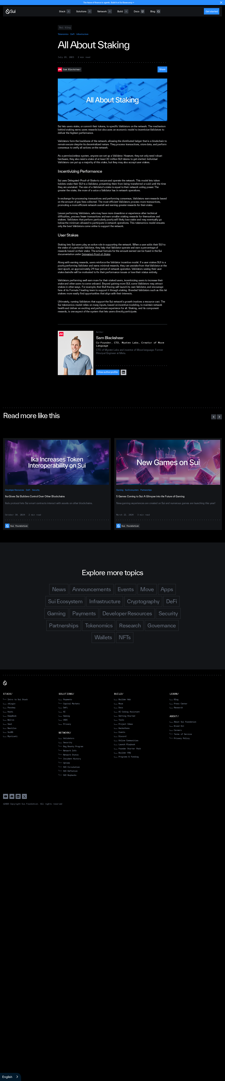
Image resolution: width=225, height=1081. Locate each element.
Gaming (119, 490)
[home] (11, 11)
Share (162, 69)
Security (36, 490)
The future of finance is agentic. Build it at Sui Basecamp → (108, 2)
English (7, 1077)
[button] (213, 416)
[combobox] (10, 1077)
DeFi (72, 34)
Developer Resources (14, 490)
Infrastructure (82, 34)
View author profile (108, 372)
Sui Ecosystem (131, 490)
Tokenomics (63, 34)
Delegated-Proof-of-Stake (96, 254)
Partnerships (146, 490)
